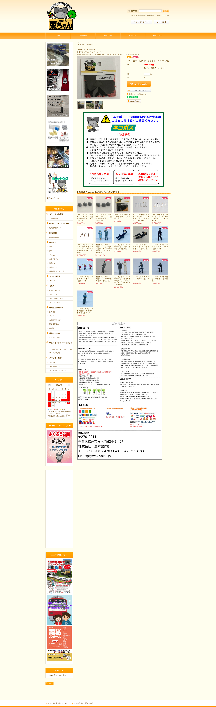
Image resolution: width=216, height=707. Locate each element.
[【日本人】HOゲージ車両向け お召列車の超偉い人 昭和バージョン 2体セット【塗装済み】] (104, 241)
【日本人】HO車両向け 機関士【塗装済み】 (141, 279)
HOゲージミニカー (55, 290)
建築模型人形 (142, 15)
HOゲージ (90, 44)
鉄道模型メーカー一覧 (56, 271)
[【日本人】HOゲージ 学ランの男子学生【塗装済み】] (160, 241)
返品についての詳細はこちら (138, 94)
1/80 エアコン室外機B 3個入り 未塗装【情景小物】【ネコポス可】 (104, 217)
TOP (58, 36)
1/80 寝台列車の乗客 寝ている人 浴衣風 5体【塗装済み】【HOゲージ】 (141, 217)
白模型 (51, 328)
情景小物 (81, 44)
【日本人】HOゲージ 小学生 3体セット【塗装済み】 (86, 279)
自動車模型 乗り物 (56, 320)
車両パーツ (53, 267)
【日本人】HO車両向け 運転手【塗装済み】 (160, 279)
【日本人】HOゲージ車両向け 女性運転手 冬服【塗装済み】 (104, 279)
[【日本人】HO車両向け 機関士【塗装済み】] (141, 273)
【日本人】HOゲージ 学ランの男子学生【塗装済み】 (161, 247)
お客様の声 (132, 36)
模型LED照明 (150, 15)
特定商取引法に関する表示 (84, 703)
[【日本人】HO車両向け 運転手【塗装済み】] (160, 273)
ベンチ (51, 316)
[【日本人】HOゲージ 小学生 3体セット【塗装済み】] (85, 273)
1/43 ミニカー (54, 302)
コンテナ (52, 281)
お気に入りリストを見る (57, 675)
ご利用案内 (83, 36)
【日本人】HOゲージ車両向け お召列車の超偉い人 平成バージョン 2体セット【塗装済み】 (122, 280)
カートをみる (161, 22)
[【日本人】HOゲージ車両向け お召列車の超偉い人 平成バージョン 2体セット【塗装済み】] (122, 273)
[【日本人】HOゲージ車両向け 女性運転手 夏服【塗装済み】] (85, 305)
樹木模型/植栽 (54, 237)
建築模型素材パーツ (56, 324)
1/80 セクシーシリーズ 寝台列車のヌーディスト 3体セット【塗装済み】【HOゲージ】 (85, 248)
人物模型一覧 (53, 218)
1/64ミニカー (53, 294)
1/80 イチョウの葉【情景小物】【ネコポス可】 (122, 216)
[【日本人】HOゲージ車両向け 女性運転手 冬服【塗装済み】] (104, 273)
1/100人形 (134, 15)
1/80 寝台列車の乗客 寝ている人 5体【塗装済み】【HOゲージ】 (160, 217)
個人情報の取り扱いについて (58, 703)
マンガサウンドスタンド (57, 370)
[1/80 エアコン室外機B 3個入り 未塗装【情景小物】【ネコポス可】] (104, 211)
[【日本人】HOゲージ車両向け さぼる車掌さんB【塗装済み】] (141, 241)
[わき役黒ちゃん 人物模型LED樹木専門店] (61, 31)
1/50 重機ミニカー (56, 298)
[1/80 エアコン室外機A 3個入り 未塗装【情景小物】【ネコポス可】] (85, 211)
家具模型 (52, 312)
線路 (50, 251)
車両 (50, 247)
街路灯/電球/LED (55, 228)
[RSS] (50, 684)
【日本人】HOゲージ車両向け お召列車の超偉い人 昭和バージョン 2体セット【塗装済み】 (104, 248)
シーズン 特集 (54, 338)
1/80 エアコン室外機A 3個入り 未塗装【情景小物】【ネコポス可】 (85, 217)
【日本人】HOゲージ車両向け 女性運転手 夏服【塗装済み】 (85, 311)
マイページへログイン (141, 22)
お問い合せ (108, 36)
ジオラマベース (54, 366)
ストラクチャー (54, 259)
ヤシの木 (158, 15)
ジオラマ (52, 362)
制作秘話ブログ (54, 198)
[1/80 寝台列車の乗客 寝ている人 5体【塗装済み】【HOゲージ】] (160, 211)
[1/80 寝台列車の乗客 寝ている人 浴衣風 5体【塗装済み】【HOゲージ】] (141, 211)
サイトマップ (157, 36)
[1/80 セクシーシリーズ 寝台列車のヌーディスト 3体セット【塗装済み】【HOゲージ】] (85, 241)
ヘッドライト (165, 15)
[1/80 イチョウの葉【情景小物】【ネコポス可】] (122, 211)
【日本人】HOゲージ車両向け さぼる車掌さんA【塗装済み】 (122, 247)
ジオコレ (52, 255)
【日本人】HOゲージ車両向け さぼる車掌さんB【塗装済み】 (141, 247)
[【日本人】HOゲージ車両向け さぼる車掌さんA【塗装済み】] (122, 241)
